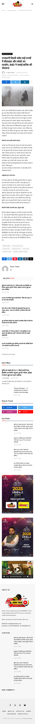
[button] (17, 569)
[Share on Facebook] (6, 82)
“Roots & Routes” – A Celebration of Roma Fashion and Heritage (21, 390)
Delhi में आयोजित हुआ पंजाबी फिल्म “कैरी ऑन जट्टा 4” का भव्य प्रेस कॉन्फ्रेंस (22, 440)
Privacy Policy (23, 714)
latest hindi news (17, 246)
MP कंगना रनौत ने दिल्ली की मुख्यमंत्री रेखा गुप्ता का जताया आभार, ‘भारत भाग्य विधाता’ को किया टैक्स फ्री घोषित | (16, 310)
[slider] (16, 576)
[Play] (4, 576)
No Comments (25, 75)
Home (4, 711)
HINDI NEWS (6, 246)
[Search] (32, 4)
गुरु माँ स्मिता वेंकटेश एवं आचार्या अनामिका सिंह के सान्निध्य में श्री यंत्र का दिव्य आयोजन (23, 465)
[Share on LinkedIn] (24, 82)
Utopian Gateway (27, 718)
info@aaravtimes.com (14, 623)
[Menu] (3, 4)
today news (6, 248)
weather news (7, 251)
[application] (17, 569)
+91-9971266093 (13, 626)
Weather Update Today (20, 251)
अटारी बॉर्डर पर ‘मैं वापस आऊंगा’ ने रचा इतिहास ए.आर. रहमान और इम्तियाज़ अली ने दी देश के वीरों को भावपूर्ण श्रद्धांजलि (16, 333)
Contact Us (20, 711)
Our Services (11, 714)
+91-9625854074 (25, 626)
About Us (11, 711)
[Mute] (28, 576)
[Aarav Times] (17, 4)
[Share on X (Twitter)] (15, 82)
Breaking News (7, 53)
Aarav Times (10, 72)
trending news (16, 248)
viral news (26, 248)
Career (28, 711)
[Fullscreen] (31, 576)
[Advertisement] (17, 31)
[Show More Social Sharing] (31, 82)
